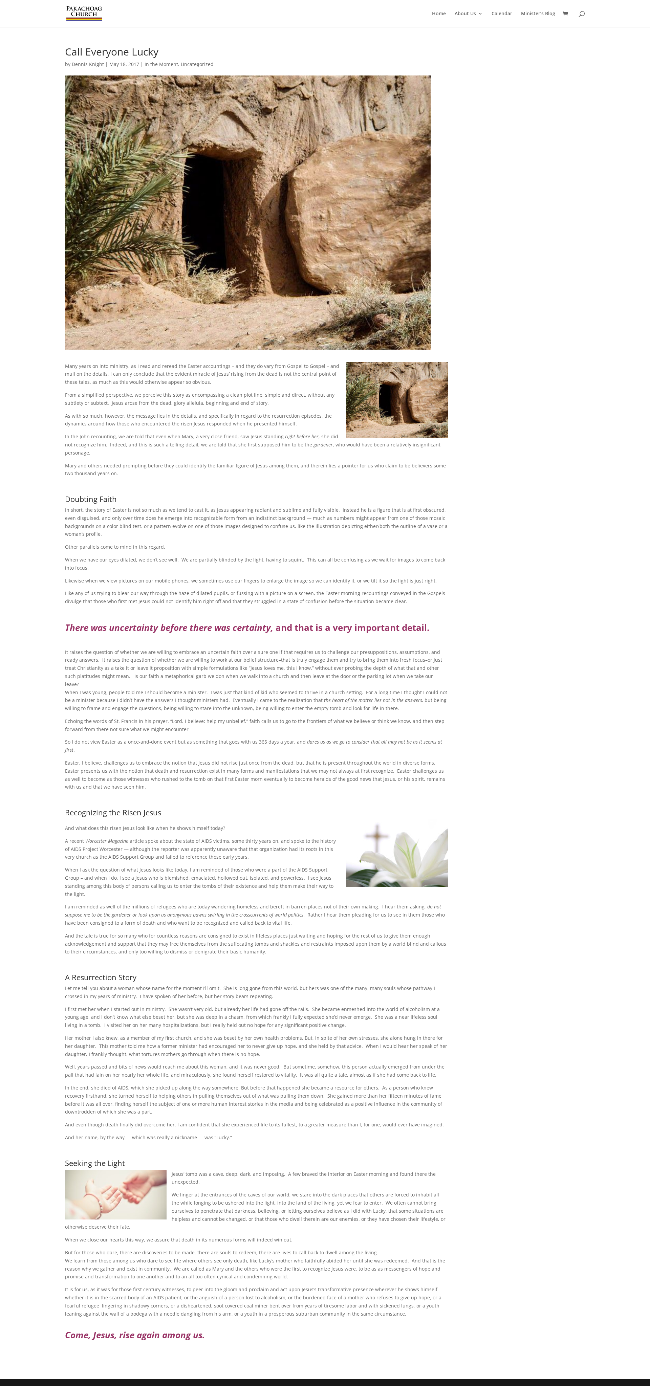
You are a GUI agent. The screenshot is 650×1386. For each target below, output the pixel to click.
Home (439, 14)
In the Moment (161, 64)
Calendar (502, 14)
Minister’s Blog (538, 14)
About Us (465, 14)
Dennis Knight (88, 64)
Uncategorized (197, 64)
